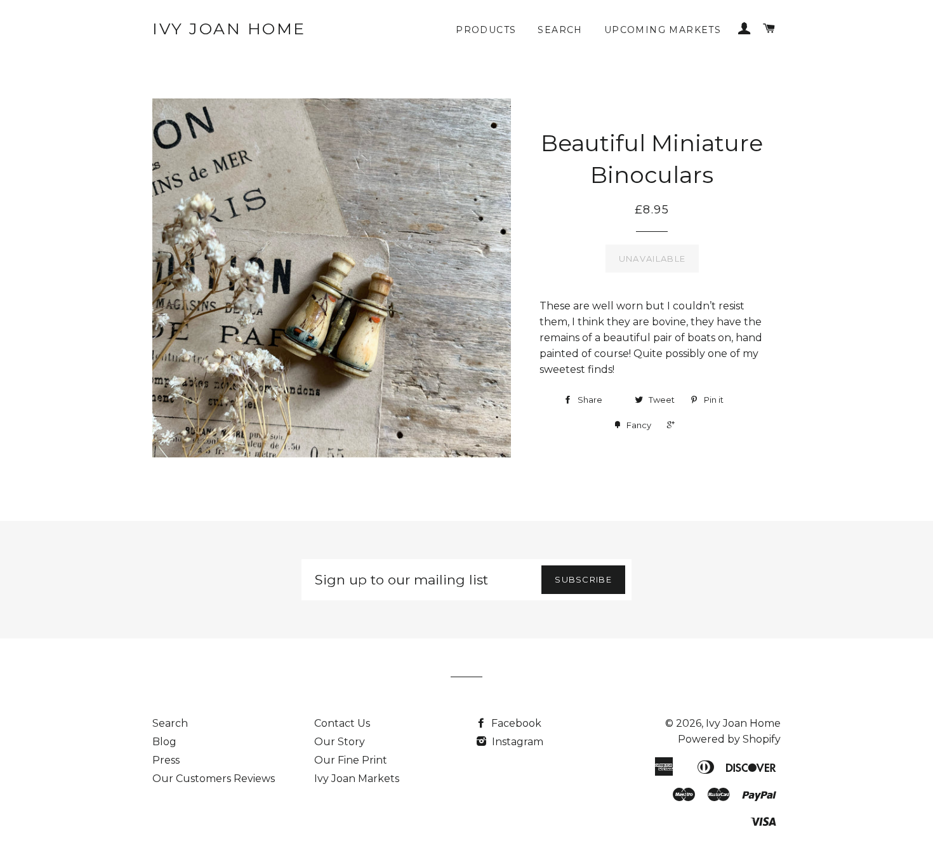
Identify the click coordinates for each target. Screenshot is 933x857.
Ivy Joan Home (229, 28)
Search (560, 30)
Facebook (515, 723)
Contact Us (342, 723)
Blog (164, 742)
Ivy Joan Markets (356, 779)
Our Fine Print (350, 760)
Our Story (339, 742)
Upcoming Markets (662, 30)
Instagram (516, 742)
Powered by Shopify (729, 739)
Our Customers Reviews (213, 779)
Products (486, 30)
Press (166, 760)
